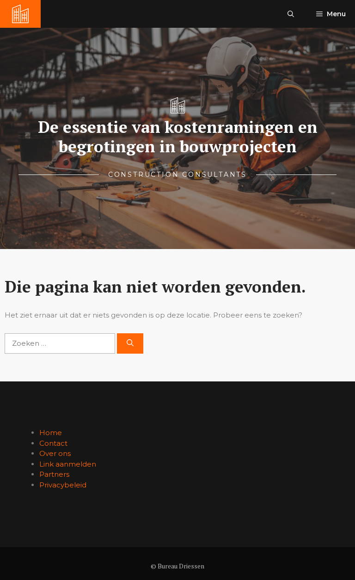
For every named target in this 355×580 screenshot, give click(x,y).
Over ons (55, 453)
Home (50, 432)
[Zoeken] (130, 343)
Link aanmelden (67, 464)
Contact (53, 443)
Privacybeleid (62, 484)
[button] (290, 14)
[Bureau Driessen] (20, 14)
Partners (54, 474)
